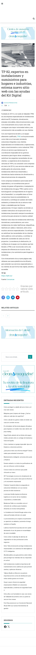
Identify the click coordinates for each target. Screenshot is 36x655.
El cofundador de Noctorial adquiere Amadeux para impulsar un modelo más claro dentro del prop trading (18, 428)
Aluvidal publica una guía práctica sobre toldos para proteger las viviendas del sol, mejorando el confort (18, 557)
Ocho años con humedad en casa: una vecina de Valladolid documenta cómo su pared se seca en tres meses (17, 596)
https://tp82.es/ (6, 276)
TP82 (19, 136)
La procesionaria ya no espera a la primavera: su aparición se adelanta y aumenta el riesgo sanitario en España (17, 521)
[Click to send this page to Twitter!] (8, 297)
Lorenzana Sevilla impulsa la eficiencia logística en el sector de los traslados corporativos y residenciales (15, 496)
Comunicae (10, 279)
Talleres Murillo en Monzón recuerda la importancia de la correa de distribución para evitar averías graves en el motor (17, 575)
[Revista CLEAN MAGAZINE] (18, 11)
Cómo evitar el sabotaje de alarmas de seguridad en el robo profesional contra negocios (16, 539)
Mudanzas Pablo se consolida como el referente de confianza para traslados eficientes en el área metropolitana (15, 506)
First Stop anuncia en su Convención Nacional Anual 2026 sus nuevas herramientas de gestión (18, 605)
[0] (2, 105)
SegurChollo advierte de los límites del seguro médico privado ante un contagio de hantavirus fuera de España (18, 437)
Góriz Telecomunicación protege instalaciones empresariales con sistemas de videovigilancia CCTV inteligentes (18, 548)
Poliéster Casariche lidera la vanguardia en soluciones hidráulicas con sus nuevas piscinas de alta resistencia (16, 487)
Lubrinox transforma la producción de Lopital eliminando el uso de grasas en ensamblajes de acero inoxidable (17, 530)
